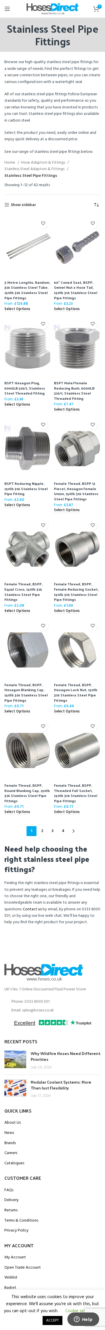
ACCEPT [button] (52, 1320)
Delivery (11, 1200)
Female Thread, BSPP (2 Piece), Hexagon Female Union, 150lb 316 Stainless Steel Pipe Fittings (76, 491)
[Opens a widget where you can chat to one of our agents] (83, 1319)
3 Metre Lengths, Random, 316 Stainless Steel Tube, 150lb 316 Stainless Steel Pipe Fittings (27, 290)
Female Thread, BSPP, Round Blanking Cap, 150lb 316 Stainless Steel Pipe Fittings (27, 793)
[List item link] (52, 1002)
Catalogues (14, 1163)
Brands (10, 1143)
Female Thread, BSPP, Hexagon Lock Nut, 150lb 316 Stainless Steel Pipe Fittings (75, 692)
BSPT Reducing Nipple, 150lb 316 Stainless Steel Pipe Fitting (26, 488)
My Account (15, 1257)
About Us (12, 1123)
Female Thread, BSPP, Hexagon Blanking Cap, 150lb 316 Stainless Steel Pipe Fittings (26, 692)
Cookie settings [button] (80, 1311)
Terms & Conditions (21, 1221)
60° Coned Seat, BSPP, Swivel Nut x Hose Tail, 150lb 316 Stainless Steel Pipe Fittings (75, 290)
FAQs (8, 1190)
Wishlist (11, 1278)
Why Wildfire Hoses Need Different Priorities (65, 1056)
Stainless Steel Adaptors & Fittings (34, 169)
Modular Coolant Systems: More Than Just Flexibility (61, 1085)
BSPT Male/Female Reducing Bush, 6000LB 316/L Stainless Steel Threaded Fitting (74, 390)
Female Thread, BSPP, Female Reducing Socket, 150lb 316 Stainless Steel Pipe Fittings (76, 591)
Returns (11, 1210)
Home (10, 163)
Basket (10, 1288)
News (9, 1133)
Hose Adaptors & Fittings (43, 163)
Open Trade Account (22, 1268)
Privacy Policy (16, 1231)
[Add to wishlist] (43, 223)
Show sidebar (23, 205)
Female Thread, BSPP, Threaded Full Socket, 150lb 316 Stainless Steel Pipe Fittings (75, 793)
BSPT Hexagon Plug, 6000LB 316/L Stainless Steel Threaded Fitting (24, 387)
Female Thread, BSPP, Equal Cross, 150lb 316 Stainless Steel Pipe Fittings (23, 591)
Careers (10, 1153)
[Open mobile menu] (7, 9)
